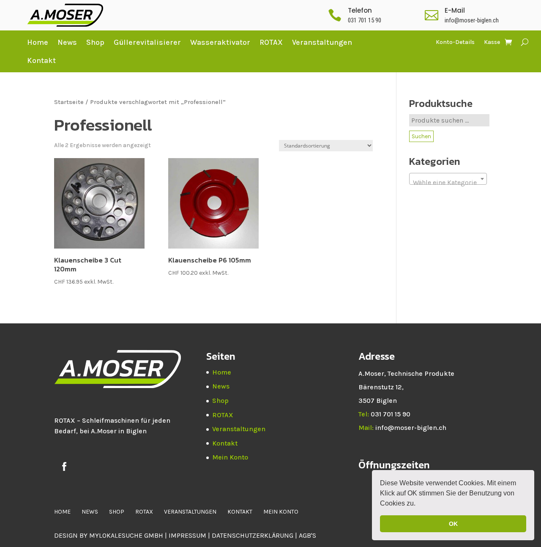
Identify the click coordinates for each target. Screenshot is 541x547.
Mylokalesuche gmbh (126, 535)
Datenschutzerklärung (253, 535)
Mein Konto (230, 457)
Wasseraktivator (220, 42)
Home (37, 42)
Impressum (187, 535)
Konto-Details (455, 42)
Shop (95, 42)
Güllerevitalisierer (147, 42)
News (67, 42)
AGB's (307, 535)
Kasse (492, 42)
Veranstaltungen (322, 42)
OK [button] (453, 523)
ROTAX (271, 42)
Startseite (69, 102)
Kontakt (41, 60)
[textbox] (448, 182)
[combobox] (448, 179)
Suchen (421, 136)
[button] (418, 504)
